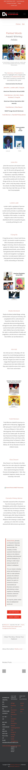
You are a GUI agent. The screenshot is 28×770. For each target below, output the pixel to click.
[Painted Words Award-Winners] (14, 45)
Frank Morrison (8, 95)
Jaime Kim (6, 87)
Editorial (4, 626)
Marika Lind (6, 624)
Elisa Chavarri (18, 107)
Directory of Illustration (14, 73)
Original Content (17, 626)
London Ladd (14, 87)
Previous (18, 24)
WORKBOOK (14, 741)
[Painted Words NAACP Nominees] (14, 487)
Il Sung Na (21, 87)
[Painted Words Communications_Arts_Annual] (14, 123)
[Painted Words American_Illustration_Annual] (14, 271)
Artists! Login (22, 704)
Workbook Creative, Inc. (15, 766)
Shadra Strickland (14, 311)
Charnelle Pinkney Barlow (19, 114)
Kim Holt (16, 95)
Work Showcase (12, 628)
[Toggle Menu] (24, 14)
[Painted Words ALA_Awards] (14, 379)
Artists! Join (22, 710)
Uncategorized (5, 628)
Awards (22, 624)
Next (23, 24)
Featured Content (10, 626)
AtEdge (13, 703)
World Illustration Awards (14, 723)
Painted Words (14, 33)
